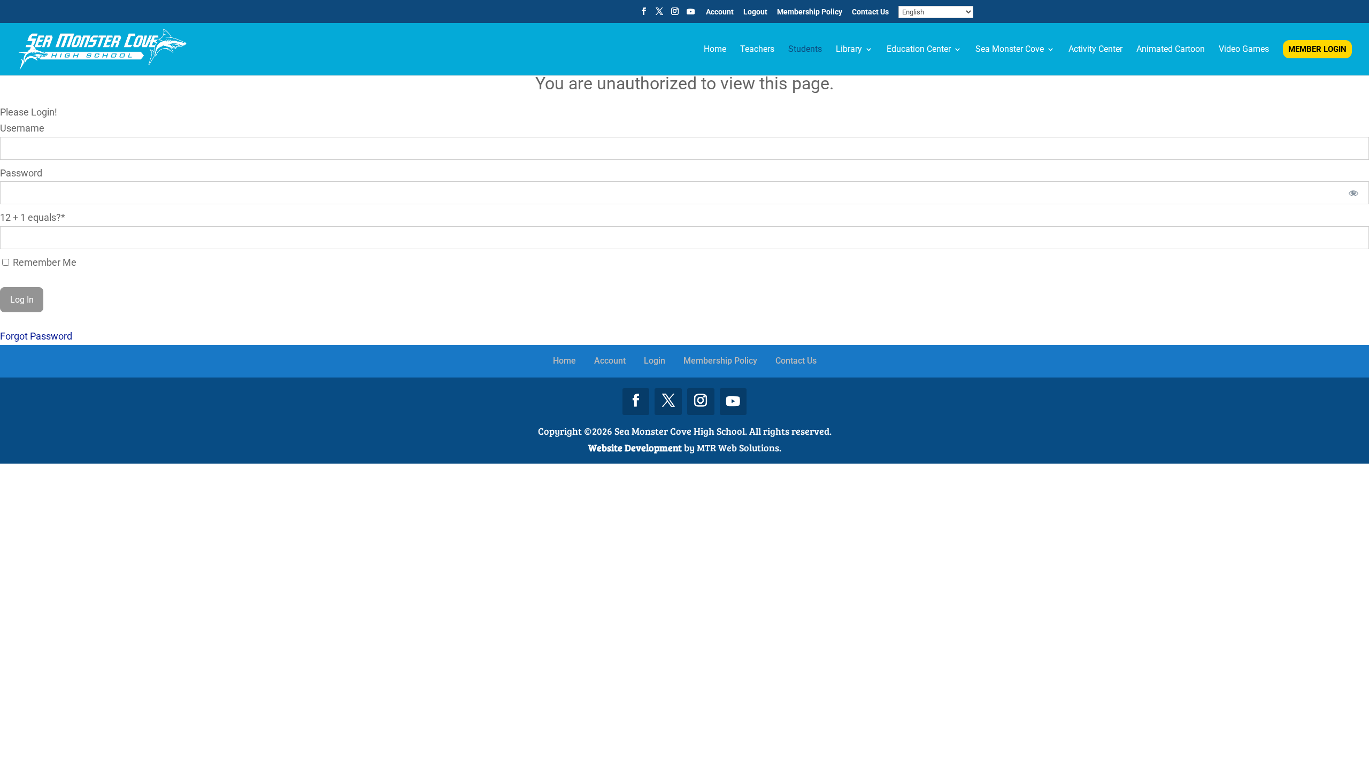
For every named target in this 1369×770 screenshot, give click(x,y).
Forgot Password (36, 336)
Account (720, 12)
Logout (755, 12)
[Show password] (1354, 192)
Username (22, 128)
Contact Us (870, 12)
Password (21, 173)
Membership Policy (809, 12)
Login (654, 361)
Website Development (635, 447)
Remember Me (43, 262)
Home (564, 361)
